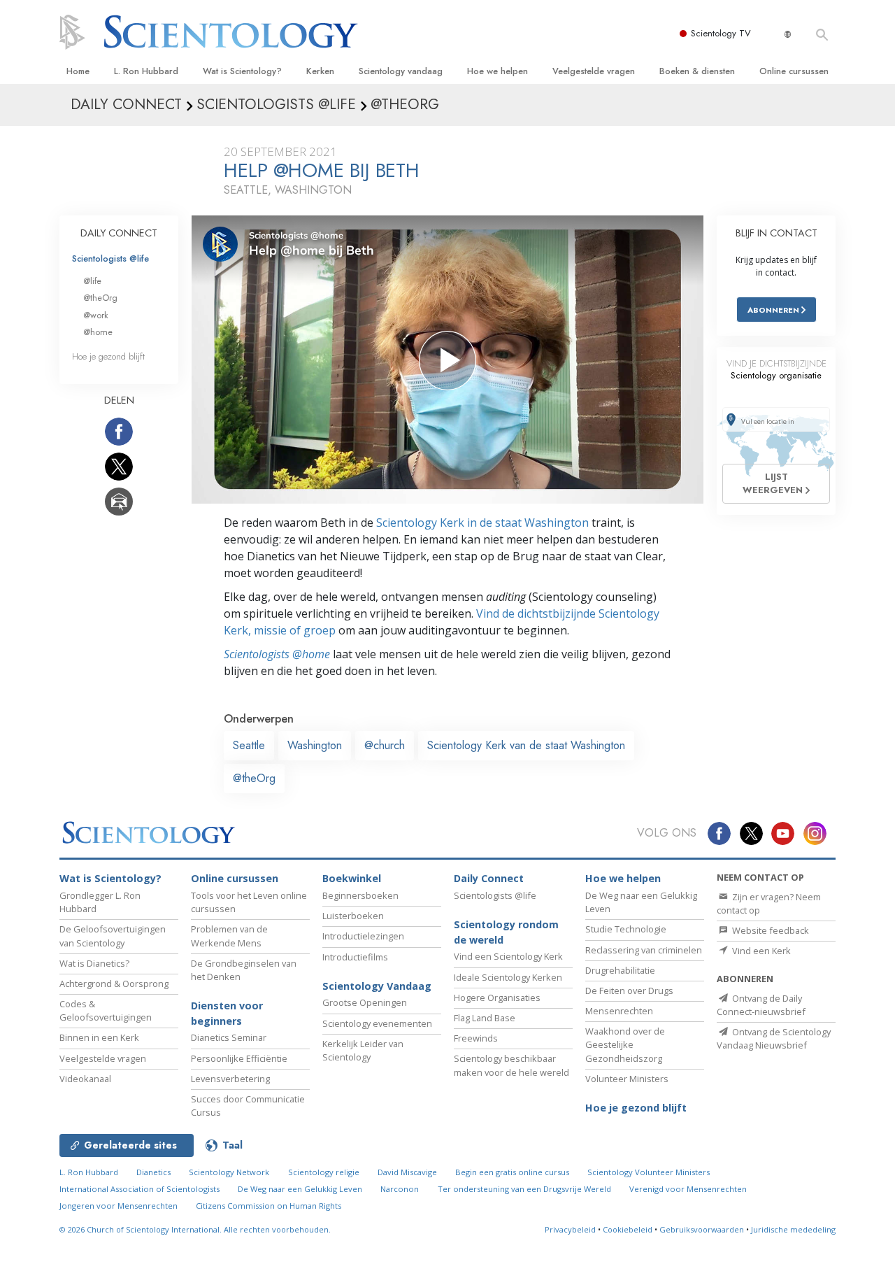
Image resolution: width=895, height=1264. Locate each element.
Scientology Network (229, 1172)
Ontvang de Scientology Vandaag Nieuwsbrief (774, 1038)
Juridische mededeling (793, 1229)
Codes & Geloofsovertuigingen (105, 1010)
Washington (314, 745)
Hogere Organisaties (497, 997)
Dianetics (153, 1172)
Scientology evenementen (377, 1023)
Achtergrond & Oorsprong (114, 983)
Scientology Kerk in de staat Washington (482, 522)
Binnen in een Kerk (99, 1037)
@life (92, 280)
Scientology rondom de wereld (506, 932)
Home (78, 71)
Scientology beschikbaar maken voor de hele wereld (511, 1065)
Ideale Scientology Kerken (508, 977)
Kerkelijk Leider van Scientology (362, 1050)
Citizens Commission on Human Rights (268, 1205)
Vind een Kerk (760, 950)
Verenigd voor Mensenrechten (688, 1189)
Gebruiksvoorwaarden (701, 1229)
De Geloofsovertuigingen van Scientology (112, 936)
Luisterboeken (353, 915)
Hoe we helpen (497, 71)
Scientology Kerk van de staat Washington (526, 745)
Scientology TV (721, 33)
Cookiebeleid (627, 1229)
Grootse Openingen (364, 1002)
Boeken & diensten (697, 71)
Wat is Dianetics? (94, 963)
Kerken (320, 71)
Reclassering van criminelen (643, 950)
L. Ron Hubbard (146, 71)
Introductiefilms (355, 957)
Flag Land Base (484, 1017)
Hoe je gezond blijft (108, 356)
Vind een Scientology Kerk (508, 956)
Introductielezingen (363, 936)
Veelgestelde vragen (593, 71)
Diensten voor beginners (227, 1013)
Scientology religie (323, 1172)
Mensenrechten (619, 1010)
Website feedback (769, 930)
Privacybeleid (570, 1229)
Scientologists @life (110, 258)
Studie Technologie (625, 929)
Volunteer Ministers (626, 1078)
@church (384, 745)
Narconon (399, 1189)
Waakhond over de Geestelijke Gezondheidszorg (625, 1044)
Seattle (249, 745)
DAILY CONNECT (118, 233)
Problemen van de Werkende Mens (229, 936)
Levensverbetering (230, 1078)
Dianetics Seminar (228, 1037)
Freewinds (476, 1038)
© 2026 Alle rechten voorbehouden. (195, 1229)
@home (98, 332)
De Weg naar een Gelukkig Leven (300, 1189)
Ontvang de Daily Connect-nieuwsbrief (761, 1005)
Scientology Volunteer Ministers (648, 1172)
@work (95, 315)
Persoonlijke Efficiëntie (239, 1058)
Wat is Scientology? (242, 71)
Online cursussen (794, 71)
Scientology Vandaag (376, 986)
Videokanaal (85, 1078)
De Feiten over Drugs (629, 990)
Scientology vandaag (401, 71)
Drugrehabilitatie (620, 970)
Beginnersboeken (360, 895)
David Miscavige (407, 1172)
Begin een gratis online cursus (512, 1172)
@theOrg (254, 778)
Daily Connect (489, 878)
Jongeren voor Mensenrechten (118, 1205)
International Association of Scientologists (139, 1189)
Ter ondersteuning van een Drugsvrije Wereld (524, 1189)
